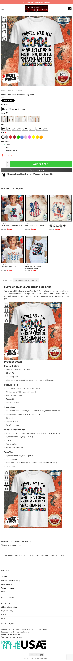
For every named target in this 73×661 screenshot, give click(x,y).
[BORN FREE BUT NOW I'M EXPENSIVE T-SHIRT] (36, 249)
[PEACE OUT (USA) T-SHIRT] (36, 208)
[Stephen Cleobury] (36, 8)
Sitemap (4, 592)
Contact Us (5, 603)
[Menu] (2, 9)
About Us (4, 577)
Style (4, 113)
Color (3, 133)
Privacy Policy (6, 584)
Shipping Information (9, 607)
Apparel (11, 91)
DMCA (3, 614)
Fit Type (4, 104)
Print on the (5, 141)
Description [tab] (7, 280)
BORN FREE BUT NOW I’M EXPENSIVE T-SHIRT (34, 267)
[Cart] (69, 9)
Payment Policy (7, 611)
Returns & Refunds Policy (10, 580)
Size (3, 124)
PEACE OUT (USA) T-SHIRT (34, 225)
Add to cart (40, 164)
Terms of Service (7, 588)
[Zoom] (4, 84)
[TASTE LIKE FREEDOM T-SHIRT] (12, 208)
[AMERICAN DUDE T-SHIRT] (12, 249)
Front (8, 145)
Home (3, 91)
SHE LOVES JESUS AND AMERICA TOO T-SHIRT (57, 226)
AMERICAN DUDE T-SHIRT (10, 267)
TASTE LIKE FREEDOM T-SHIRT (12, 225)
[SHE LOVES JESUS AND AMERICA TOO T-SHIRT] (60, 208)
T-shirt (19, 91)
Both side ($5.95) (12, 150)
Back (7, 148)
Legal (3, 618)
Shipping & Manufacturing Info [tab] (26, 280)
